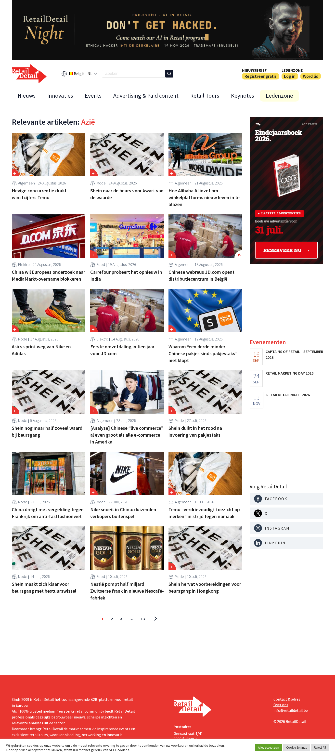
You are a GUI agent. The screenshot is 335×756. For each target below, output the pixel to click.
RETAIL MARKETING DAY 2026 (289, 373)
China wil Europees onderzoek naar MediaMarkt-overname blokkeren (48, 275)
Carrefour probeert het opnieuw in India (126, 275)
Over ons (280, 704)
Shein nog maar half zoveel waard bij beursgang (47, 431)
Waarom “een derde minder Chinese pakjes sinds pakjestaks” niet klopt (202, 353)
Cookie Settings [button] (296, 747)
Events (93, 95)
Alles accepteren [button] (268, 747)
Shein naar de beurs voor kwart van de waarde (127, 193)
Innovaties (60, 95)
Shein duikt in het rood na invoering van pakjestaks (195, 431)
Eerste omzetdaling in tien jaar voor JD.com (122, 349)
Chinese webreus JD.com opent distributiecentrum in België (201, 275)
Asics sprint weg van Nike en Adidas (41, 349)
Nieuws (27, 95)
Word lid (310, 76)
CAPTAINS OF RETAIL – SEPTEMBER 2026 (294, 354)
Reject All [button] (320, 747)
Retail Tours (204, 95)
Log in (290, 76)
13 (143, 618)
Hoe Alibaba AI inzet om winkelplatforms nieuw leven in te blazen (204, 197)
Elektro (24, 264)
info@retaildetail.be (290, 710)
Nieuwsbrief (254, 70)
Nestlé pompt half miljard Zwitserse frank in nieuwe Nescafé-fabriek (127, 591)
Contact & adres (286, 699)
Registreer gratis (261, 76)
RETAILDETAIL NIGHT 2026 (288, 394)
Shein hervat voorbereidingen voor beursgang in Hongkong (204, 587)
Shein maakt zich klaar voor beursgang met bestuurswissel (44, 587)
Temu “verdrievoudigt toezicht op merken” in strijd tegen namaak (204, 512)
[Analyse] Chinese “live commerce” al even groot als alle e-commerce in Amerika (126, 435)
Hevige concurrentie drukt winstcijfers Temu (39, 193)
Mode (101, 183)
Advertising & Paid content (146, 95)
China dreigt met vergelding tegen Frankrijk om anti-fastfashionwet (48, 512)
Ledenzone (292, 70)
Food (101, 264)
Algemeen (26, 183)
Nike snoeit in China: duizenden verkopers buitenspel (123, 512)
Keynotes (242, 95)
